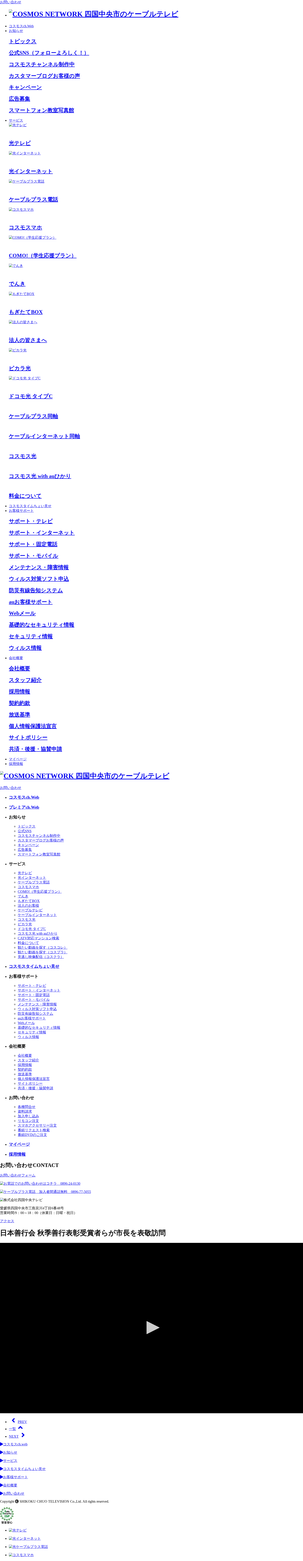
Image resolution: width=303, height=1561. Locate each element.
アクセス (7, 1221)
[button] (151, 1327)
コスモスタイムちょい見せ (30, 506)
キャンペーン (28, 845)
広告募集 (25, 849)
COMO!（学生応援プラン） (40, 891)
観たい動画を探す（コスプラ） (42, 952)
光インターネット (32, 877)
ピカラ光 (25, 924)
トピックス (26, 826)
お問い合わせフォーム (17, 1175)
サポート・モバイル (34, 999)
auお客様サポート (32, 1018)
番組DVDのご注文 (32, 1135)
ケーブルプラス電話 (34, 882)
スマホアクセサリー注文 (37, 1125)
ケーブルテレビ (30, 910)
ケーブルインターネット (37, 915)
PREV (22, 1422)
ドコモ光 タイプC (32, 929)
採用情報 (16, 764)
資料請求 (25, 1111)
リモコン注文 (28, 1121)
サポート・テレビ (32, 985)
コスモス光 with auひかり (37, 933)
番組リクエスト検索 (34, 1130)
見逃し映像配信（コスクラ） (41, 957)
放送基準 (25, 1074)
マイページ (18, 759)
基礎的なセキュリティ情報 (39, 1027)
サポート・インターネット (39, 990)
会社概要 (16, 658)
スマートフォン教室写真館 (39, 854)
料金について (28, 943)
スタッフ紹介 (28, 1060)
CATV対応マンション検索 (38, 938)
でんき (23, 896)
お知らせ (16, 31)
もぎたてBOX (29, 901)
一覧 (12, 1429)
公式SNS (24, 831)
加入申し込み (28, 1116)
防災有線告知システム (35, 1013)
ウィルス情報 (28, 1037)
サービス (16, 120)
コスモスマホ (28, 887)
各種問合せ (26, 1107)
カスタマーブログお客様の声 (41, 840)
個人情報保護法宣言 (34, 1079)
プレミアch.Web (24, 807)
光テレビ (25, 873)
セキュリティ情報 (32, 1032)
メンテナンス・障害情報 (37, 1004)
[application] (151, 1328)
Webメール (26, 1023)
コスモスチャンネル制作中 (39, 836)
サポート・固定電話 (34, 995)
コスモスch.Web (21, 26)
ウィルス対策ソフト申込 (37, 1009)
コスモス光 (26, 919)
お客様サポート (21, 510)
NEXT (14, 1436)
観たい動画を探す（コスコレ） (42, 947)
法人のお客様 (28, 905)
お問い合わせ (10, 2)
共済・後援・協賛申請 (35, 1088)
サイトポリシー (30, 1083)
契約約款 (25, 1069)
